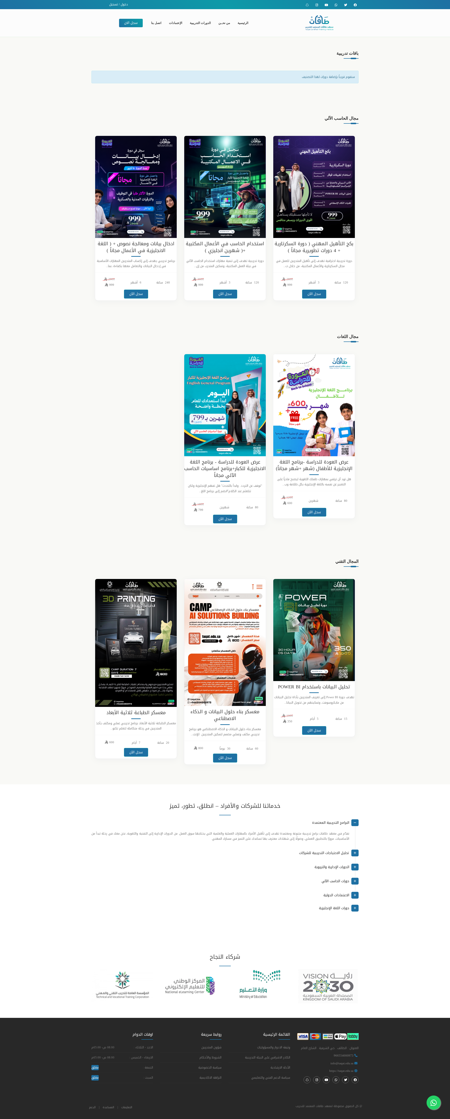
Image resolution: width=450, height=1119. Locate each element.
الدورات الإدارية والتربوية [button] (332, 867)
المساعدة (108, 1107)
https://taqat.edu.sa (341, 1071)
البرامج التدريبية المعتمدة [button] (330, 823)
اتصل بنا (156, 23)
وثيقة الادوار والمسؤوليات (273, 1047)
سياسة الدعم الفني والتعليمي (270, 1078)
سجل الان (131, 23)
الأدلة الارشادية (280, 1067)
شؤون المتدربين (211, 1047)
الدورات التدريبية (200, 23)
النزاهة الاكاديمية (210, 1078)
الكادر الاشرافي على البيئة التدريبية (267, 1057)
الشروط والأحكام (210, 1057)
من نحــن (224, 23)
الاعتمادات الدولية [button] (336, 895)
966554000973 (343, 1055)
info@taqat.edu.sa (341, 1063)
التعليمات (126, 1107)
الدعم (92, 1107)
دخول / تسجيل (119, 4)
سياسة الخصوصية (209, 1067)
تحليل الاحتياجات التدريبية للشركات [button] (324, 853)
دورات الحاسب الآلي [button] (335, 881)
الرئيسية (243, 23)
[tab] (225, 824)
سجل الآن (314, 294)
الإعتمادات (175, 23)
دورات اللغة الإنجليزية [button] (334, 908)
